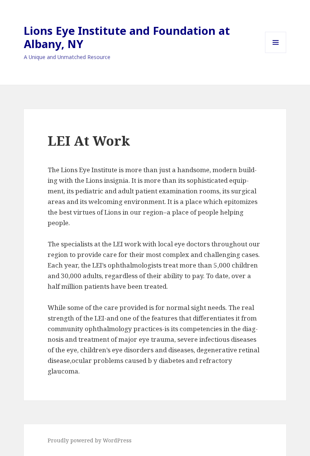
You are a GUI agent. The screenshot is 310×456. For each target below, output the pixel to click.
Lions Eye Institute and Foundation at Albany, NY (127, 37)
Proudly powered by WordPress (90, 440)
